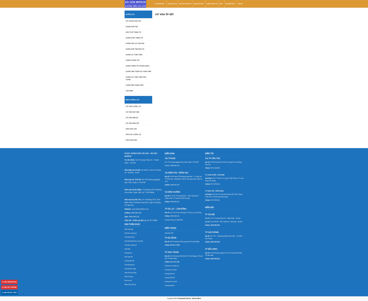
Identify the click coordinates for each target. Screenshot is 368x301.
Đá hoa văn (128, 280)
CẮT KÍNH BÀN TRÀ (132, 123)
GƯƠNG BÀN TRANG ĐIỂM (134, 85)
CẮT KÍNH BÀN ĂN (132, 118)
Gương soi (175, 266)
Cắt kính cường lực (130, 233)
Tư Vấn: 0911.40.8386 (9, 287)
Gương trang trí (170, 285)
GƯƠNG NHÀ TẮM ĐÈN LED (135, 49)
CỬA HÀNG (129, 91)
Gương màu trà (129, 261)
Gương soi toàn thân (176, 220)
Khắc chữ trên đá (130, 284)
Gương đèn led (170, 274)
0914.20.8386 (215, 168)
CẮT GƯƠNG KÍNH (159, 3)
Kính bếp (127, 249)
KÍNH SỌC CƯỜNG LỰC (133, 134)
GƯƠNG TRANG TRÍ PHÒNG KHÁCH (138, 66)
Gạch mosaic (128, 276)
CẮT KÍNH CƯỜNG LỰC (133, 106)
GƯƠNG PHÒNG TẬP (212, 3)
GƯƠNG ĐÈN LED (172, 3)
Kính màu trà (128, 257)
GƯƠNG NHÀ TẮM (198, 3)
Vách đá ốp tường (130, 273)
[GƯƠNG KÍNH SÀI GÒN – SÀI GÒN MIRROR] (135, 4)
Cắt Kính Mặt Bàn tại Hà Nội (133, 241)
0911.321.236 (174, 262)
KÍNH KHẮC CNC (131, 129)
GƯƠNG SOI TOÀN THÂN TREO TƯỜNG (136, 78)
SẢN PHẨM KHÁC (230, 3)
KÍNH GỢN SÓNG (131, 140)
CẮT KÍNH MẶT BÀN (132, 112)
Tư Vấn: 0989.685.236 (9, 282)
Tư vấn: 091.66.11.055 (9, 292)
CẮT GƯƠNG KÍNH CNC (133, 21)
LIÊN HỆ (240, 3)
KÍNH (221, 3)
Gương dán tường (130, 269)
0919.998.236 (215, 184)
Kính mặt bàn (128, 229)
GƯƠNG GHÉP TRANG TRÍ (134, 38)
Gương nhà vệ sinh (171, 281)
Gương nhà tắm (170, 278)
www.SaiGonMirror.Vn (140, 209)
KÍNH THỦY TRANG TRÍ (185, 3)
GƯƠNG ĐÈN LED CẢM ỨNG (135, 43)
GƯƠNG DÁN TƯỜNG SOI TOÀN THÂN (138, 71)
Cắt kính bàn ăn (129, 237)
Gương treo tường (171, 270)
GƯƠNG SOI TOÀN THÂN (134, 55)
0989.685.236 (136, 213)
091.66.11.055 (175, 245)
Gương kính (128, 253)
